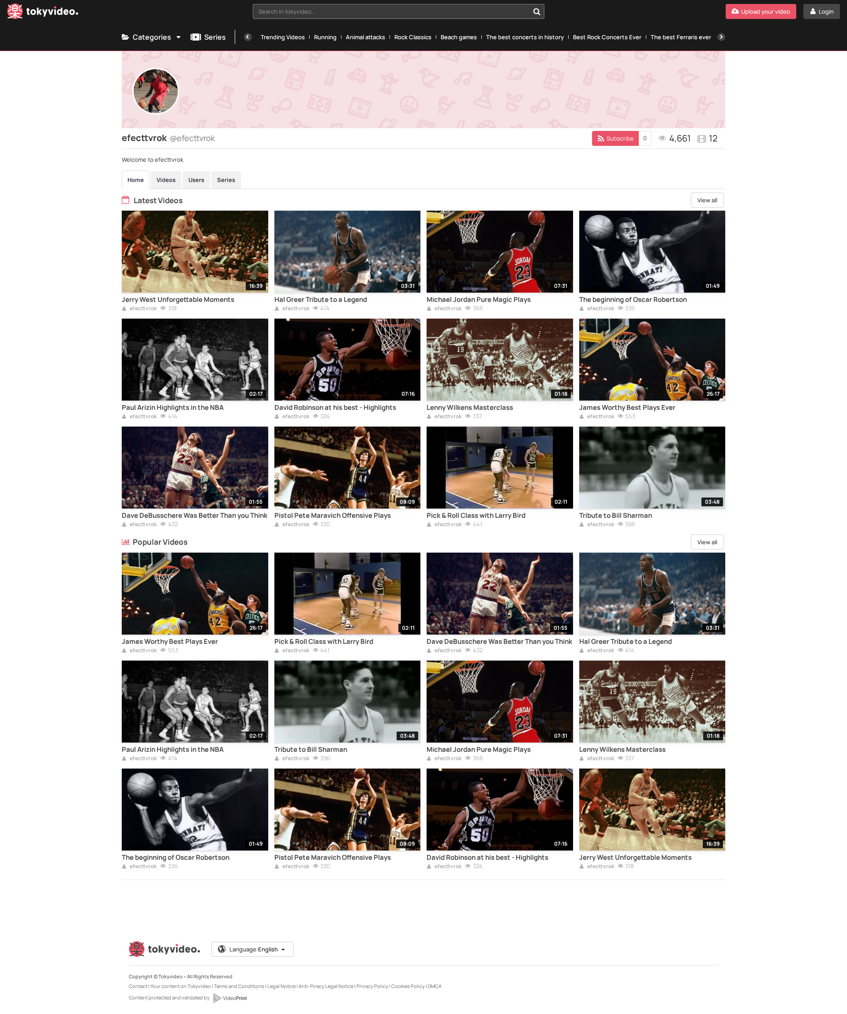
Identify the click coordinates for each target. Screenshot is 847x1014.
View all (707, 200)
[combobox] (398, 11)
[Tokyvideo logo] (43, 13)
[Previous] (248, 37)
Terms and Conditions (239, 986)
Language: (253, 949)
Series (215, 37)
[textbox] (391, 11)
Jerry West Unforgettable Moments (178, 299)
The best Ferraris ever (681, 37)
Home (135, 180)
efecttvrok (143, 309)
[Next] (721, 37)
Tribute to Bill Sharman (615, 515)
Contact (138, 986)
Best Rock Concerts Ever (607, 37)
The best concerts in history (525, 37)
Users (196, 180)
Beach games (459, 37)
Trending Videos (283, 37)
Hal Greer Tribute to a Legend (320, 299)
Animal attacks (365, 37)
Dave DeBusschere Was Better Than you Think (194, 515)
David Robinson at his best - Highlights (335, 407)
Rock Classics (412, 37)
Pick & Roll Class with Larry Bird (476, 515)
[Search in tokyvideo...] (536, 11)
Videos (166, 180)
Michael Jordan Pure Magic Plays (479, 299)
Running (325, 37)
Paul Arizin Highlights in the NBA (173, 407)
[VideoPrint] (229, 998)
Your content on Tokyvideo (180, 986)
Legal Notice (281, 986)
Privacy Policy (372, 986)
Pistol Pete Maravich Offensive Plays (332, 515)
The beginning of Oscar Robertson (633, 299)
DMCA (435, 986)
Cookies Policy (408, 986)
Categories (152, 37)
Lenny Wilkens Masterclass (470, 407)
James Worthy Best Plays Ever (627, 407)
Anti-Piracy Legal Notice (326, 986)
